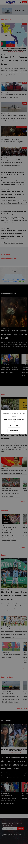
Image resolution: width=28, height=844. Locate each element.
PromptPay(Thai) (14, 430)
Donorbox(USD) (14, 425)
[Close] (25, 412)
